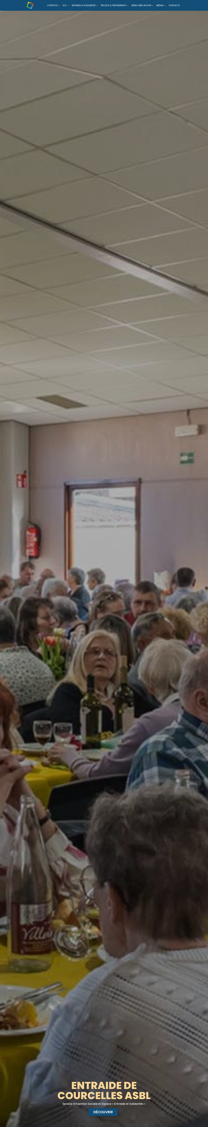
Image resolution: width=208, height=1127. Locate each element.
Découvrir (103, 1112)
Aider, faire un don (141, 6)
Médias (159, 6)
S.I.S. (65, 6)
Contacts (174, 6)
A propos (52, 6)
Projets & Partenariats (113, 6)
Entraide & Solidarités (84, 6)
